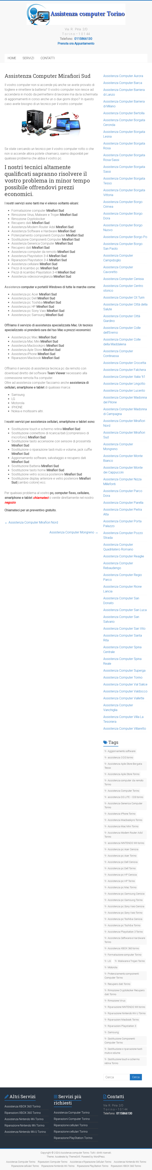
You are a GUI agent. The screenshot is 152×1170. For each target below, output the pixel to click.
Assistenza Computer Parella (123, 503)
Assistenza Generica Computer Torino (123, 805)
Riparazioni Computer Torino (72, 1118)
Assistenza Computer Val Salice (125, 684)
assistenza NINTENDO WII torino (126, 843)
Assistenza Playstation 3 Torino (125, 931)
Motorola (112, 967)
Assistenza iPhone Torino (121, 813)
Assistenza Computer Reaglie (123, 556)
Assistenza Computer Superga (124, 670)
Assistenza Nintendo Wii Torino (24, 1119)
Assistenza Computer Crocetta (124, 363)
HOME (12, 58)
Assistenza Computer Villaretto (124, 728)
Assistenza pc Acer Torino (122, 855)
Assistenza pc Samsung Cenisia (126, 893)
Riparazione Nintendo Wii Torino (25, 1125)
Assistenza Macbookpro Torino (125, 820)
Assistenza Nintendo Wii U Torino (25, 1131)
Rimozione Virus (116, 1000)
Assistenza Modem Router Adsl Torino (123, 834)
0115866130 (83, 39)
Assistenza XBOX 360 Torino (23, 1106)
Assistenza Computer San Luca (125, 610)
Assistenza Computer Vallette (123, 698)
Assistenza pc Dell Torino (122, 868)
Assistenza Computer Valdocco (125, 691)
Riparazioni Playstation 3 (122, 1025)
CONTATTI (48, 58)
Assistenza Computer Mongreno (73, 532)
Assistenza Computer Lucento (124, 390)
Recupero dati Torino (119, 983)
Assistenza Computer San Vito (124, 628)
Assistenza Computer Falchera (124, 370)
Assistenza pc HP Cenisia (122, 874)
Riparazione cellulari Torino (71, 1125)
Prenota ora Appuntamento (76, 43)
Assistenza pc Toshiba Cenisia (125, 919)
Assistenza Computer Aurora (123, 76)
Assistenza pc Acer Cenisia (123, 849)
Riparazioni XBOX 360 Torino (23, 1112)
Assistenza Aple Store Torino (123, 774)
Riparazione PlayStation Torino (73, 1138)
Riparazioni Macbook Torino (123, 1019)
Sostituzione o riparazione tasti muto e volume (123, 1050)
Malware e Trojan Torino (131, 961)
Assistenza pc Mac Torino (122, 887)
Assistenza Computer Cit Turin (123, 297)
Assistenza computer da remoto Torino (123, 782)
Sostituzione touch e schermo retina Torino (122, 1061)
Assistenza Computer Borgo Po (125, 237)
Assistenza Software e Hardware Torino (124, 940)
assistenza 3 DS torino (120, 757)
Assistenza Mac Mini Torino (123, 826)
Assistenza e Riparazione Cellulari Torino (90, 1161)
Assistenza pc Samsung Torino (125, 900)
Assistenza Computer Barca (122, 83)
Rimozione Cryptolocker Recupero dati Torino (124, 992)
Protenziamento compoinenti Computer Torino (121, 975)
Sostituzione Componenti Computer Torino (119, 1040)
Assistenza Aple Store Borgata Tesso (123, 765)
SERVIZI (28, 58)
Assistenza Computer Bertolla (123, 113)
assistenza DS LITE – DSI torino (125, 797)
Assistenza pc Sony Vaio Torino (125, 912)
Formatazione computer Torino (124, 954)
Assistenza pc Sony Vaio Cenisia (126, 906)
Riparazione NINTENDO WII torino (126, 1006)
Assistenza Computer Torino (122, 677)
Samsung (113, 1032)
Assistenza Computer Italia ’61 (124, 377)
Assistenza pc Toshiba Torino (124, 925)
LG (109, 961)
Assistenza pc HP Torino (121, 881)
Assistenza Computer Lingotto (124, 384)
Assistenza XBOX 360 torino (123, 948)
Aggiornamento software (121, 751)
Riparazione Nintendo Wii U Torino (126, 1013)
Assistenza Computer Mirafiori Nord (31, 522)
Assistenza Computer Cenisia (123, 279)
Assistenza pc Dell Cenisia (123, 862)
